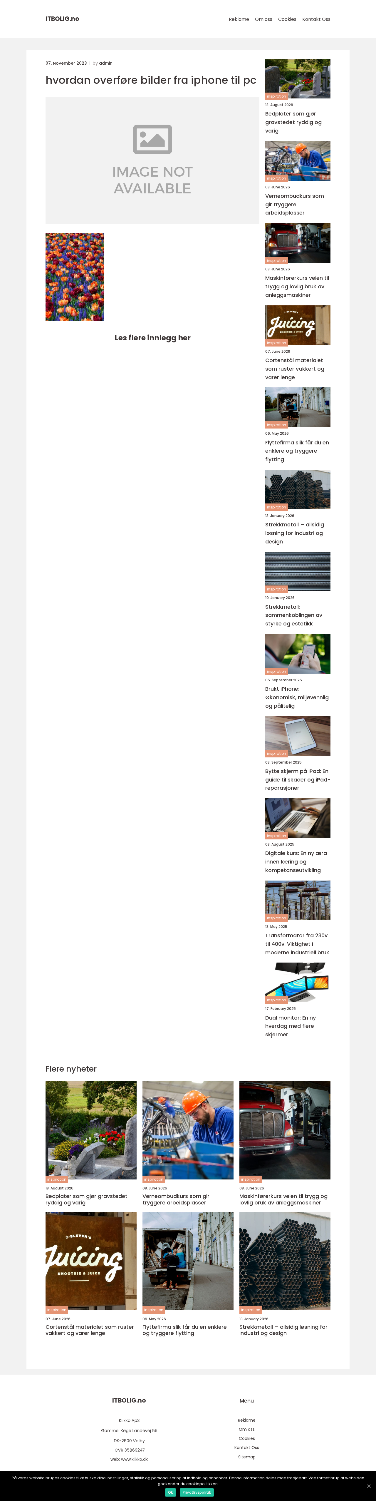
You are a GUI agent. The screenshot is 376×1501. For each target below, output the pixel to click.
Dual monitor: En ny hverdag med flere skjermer (290, 1026)
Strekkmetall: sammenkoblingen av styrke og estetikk (293, 615)
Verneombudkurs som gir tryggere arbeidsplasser (294, 204)
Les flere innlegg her (153, 338)
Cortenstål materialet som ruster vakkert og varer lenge (294, 369)
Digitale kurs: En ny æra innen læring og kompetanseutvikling (296, 861)
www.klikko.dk (134, 1459)
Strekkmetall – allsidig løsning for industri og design (294, 533)
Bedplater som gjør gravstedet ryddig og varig (293, 122)
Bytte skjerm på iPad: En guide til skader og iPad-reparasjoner (297, 779)
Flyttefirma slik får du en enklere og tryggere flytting (297, 451)
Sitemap (247, 1457)
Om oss (263, 19)
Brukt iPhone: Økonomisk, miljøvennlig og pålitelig (297, 697)
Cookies (287, 19)
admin (106, 63)
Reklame (239, 19)
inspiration (276, 96)
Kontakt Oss (316, 19)
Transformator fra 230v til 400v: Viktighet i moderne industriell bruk (297, 944)
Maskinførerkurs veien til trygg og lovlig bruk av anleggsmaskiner (297, 286)
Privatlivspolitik (197, 1492)
